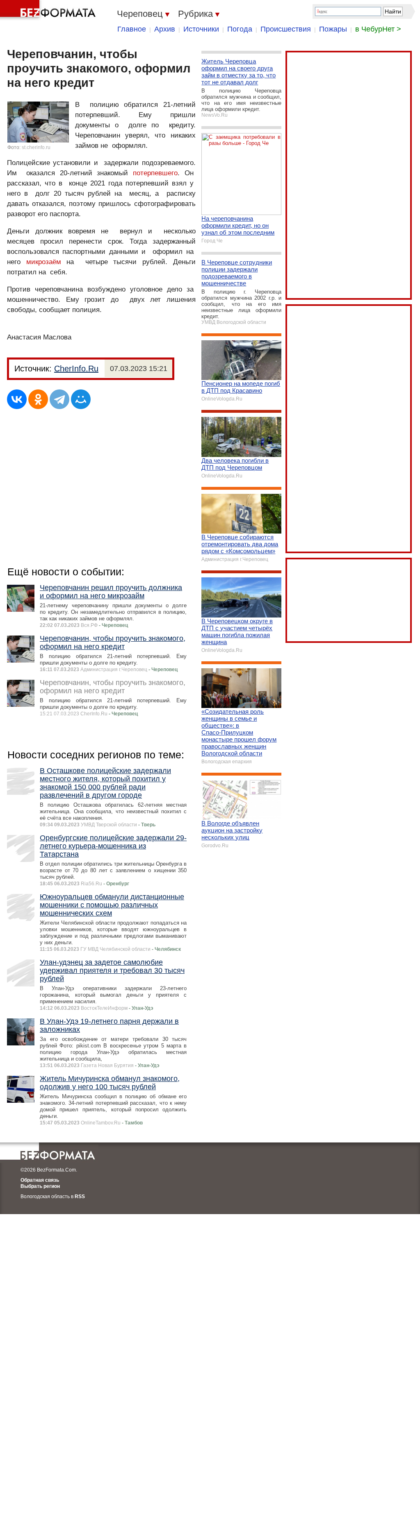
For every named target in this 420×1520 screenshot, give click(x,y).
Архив (164, 29)
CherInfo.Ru (76, 368)
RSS (80, 1196)
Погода (239, 29)
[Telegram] (59, 399)
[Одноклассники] (38, 399)
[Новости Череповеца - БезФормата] (49, 10)
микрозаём (43, 262)
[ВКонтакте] (17, 399)
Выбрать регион (40, 1186)
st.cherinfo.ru (36, 147)
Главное (131, 29)
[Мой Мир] (81, 399)
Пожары (333, 29)
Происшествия (285, 29)
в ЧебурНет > (378, 29)
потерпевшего (155, 173)
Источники (201, 29)
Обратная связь (40, 1180)
